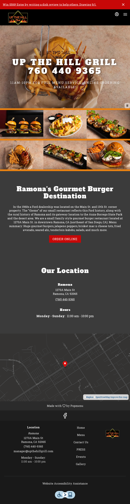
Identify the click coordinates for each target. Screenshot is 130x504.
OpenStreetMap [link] (102, 397)
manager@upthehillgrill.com (33, 451)
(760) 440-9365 (33, 446)
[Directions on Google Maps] (65, 367)
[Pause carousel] (127, 105)
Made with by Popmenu (43, 405)
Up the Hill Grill (112, 433)
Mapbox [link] (89, 397)
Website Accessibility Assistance (65, 483)
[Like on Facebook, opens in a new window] (65, 416)
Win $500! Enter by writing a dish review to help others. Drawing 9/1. (49, 4)
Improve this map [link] (118, 397)
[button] (21, 124)
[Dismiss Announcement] (123, 5)
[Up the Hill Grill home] (18, 17)
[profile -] (117, 14)
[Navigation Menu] (125, 14)
